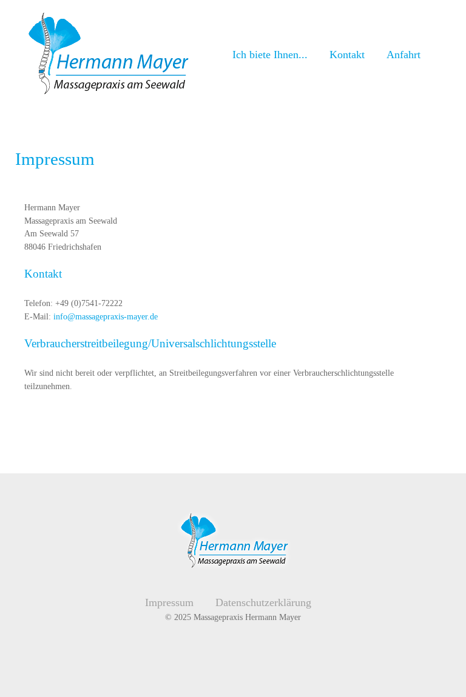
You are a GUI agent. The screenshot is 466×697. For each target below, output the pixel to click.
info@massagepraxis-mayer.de (105, 316)
